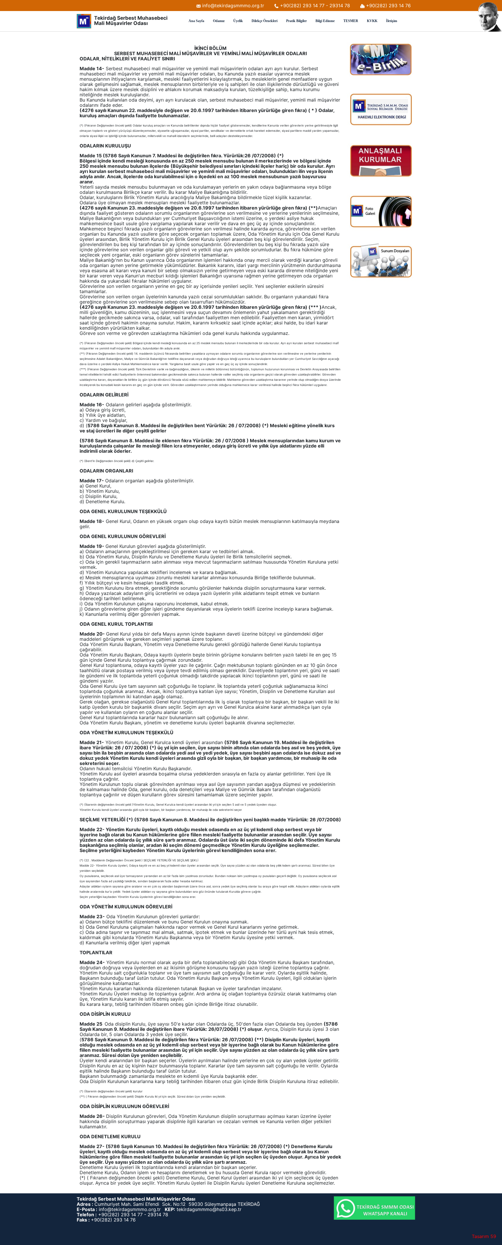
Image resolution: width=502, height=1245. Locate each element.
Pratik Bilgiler (296, 21)
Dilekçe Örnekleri (264, 21)
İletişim (391, 21)
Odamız (219, 21)
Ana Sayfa (196, 21)
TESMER (350, 21)
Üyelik (238, 21)
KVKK (372, 21)
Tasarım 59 (484, 1236)
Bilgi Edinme (325, 21)
